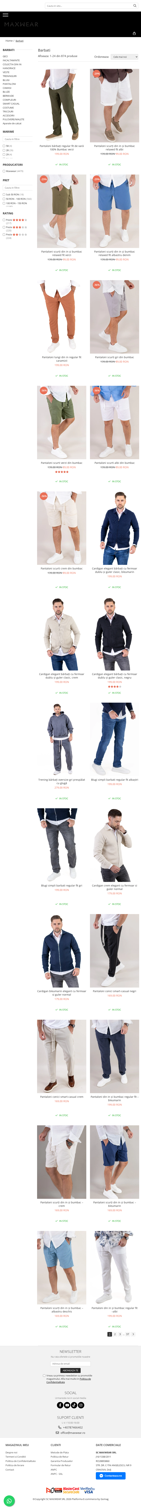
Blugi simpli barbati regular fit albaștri (114, 779)
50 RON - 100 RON (16, 198)
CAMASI (7, 88)
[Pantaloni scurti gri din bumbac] (114, 317)
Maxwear (11, 171)
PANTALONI (9, 84)
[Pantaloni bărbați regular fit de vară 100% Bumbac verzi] (61, 105)
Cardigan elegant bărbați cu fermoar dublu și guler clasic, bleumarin (114, 570)
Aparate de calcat (12, 123)
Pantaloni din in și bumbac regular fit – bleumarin (115, 1098)
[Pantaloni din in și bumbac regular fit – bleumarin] (114, 1056)
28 (7, 150)
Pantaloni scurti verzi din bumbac (61, 463)
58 (7, 145)
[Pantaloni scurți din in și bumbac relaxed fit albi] (114, 105)
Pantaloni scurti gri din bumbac (114, 357)
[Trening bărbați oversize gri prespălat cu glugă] (61, 739)
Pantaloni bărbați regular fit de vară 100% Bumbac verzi (62, 147)
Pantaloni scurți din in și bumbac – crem (61, 1204)
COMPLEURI (9, 99)
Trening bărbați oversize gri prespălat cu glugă (61, 781)
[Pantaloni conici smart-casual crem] (61, 1056)
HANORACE (9, 68)
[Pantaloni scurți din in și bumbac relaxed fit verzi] (61, 211)
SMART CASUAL (11, 103)
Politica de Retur (59, 1456)
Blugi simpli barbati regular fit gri (61, 885)
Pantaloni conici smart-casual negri (114, 991)
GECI (5, 56)
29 (7, 154)
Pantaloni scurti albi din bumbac (115, 463)
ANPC (54, 1469)
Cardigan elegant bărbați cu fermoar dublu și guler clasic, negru (114, 675)
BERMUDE (8, 95)
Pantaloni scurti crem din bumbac (62, 568)
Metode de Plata (60, 1452)
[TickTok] (74, 1405)
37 (127, 1334)
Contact (10, 1469)
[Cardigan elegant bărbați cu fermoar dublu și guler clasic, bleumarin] (114, 528)
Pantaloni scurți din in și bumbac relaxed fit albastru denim (114, 253)
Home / (10, 40)
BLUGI (6, 80)
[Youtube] (67, 1405)
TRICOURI (8, 111)
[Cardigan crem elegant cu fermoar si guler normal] (114, 845)
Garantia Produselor (62, 1461)
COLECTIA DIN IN (12, 64)
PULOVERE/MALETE (13, 119)
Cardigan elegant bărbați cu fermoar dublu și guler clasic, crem (61, 675)
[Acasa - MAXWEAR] (21, 21)
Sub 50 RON (12, 194)
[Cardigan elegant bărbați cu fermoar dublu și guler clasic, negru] (114, 633)
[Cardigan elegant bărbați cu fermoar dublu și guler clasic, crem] (61, 633)
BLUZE (6, 91)
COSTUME (8, 107)
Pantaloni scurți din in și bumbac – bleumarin (114, 1204)
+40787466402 (72, 1427)
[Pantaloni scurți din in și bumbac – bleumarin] (114, 1162)
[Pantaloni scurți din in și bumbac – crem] (61, 1162)
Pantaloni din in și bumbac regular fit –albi (115, 1309)
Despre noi (11, 1452)
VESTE (6, 72)
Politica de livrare (15, 1465)
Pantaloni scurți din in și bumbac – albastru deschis (61, 1309)
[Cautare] (135, 6)
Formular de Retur (61, 1465)
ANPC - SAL (57, 1473)
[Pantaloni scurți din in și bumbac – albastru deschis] (61, 1267)
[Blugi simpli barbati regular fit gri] (61, 845)
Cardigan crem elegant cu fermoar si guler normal (114, 887)
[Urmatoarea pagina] (133, 1334)
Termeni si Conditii (16, 1456)
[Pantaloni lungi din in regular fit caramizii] (61, 317)
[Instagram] (81, 1405)
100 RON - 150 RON (16, 203)
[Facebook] (60, 1405)
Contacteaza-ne (113, 1475)
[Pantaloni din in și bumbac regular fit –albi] (114, 1267)
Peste (9, 219)
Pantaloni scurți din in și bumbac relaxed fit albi (114, 147)
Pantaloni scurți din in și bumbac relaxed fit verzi (61, 253)
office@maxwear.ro (72, 1433)
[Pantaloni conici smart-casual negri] (114, 951)
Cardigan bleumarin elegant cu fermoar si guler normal (61, 992)
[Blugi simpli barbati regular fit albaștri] (114, 739)
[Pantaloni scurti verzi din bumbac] (61, 422)
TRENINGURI (10, 76)
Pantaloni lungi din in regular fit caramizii (61, 358)
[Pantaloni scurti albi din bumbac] (114, 422)
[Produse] (6, 16)
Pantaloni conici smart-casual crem (61, 1096)
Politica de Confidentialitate (21, 1461)
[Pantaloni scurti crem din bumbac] (61, 528)
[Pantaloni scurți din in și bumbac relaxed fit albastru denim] (114, 211)
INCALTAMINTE (11, 60)
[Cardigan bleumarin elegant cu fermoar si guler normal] (61, 951)
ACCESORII (9, 115)
